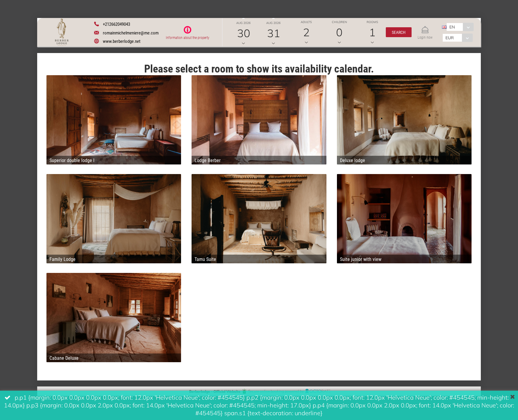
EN (452, 27)
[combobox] (460, 27)
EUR (449, 37)
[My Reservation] (425, 27)
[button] (399, 32)
